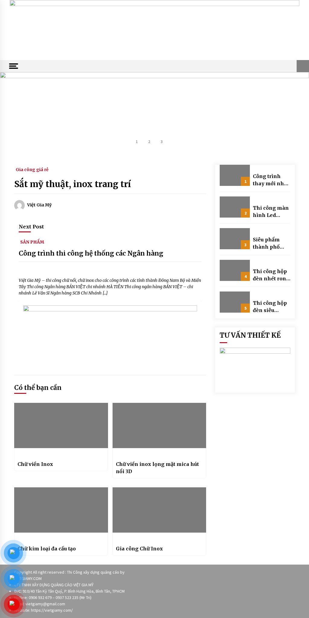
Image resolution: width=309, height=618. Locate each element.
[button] (303, 66)
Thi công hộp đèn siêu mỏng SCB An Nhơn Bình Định (270, 307)
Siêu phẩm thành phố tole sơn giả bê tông (271, 243)
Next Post (31, 227)
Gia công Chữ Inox (139, 549)
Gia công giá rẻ (32, 169)
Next (292, 113)
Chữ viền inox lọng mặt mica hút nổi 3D (157, 467)
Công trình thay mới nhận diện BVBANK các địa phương (271, 180)
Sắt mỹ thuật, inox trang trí (72, 184)
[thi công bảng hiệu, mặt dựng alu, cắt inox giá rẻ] (154, 29)
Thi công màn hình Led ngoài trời (271, 212)
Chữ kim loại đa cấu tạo (47, 549)
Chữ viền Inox (35, 464)
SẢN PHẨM (32, 241)
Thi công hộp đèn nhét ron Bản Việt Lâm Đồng (270, 275)
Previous (16, 113)
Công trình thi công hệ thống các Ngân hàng (91, 253)
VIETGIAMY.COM (28, 578)
